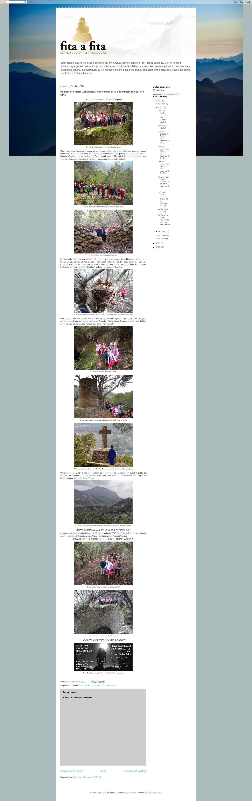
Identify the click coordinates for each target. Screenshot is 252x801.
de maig (162, 104)
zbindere (132, 793)
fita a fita (101, 685)
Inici (103, 771)
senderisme (111, 685)
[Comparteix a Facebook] (100, 681)
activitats (86, 685)
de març (162, 231)
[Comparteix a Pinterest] (103, 681)
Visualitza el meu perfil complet (166, 94)
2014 (158, 100)
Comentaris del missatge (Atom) (87, 777)
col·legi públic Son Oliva (116, 151)
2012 (158, 247)
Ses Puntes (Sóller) (163, 127)
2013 (158, 243)
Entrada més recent (71, 771)
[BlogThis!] (94, 681)
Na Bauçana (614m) (163, 210)
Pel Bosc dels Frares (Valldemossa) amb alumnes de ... (164, 182)
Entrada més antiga (135, 771)
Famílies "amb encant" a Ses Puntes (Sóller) (163, 116)
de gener (162, 239)
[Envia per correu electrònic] (92, 681)
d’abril (161, 107)
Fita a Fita (76, 153)
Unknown (160, 90)
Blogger (158, 793)
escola (94, 685)
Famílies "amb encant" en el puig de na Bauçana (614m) (163, 199)
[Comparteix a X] (97, 681)
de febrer (162, 235)
